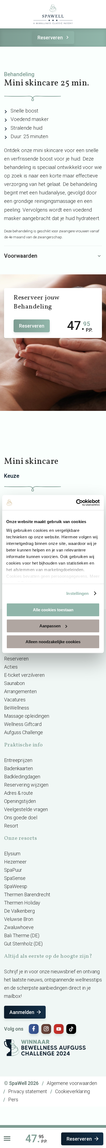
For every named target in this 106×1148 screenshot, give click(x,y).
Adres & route (18, 793)
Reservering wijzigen (26, 785)
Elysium (12, 853)
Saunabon (14, 683)
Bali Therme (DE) (21, 935)
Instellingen (77, 593)
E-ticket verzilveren (24, 675)
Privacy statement (27, 1091)
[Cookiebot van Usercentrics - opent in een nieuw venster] (76, 502)
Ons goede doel (20, 817)
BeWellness (16, 708)
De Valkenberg (19, 911)
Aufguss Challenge (23, 732)
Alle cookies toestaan (53, 609)
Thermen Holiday (22, 903)
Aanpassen (50, 626)
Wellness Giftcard (23, 724)
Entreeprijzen (18, 760)
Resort (11, 826)
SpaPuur (13, 870)
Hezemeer (15, 862)
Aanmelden (22, 1012)
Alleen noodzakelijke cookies (53, 641)
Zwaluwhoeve (19, 927)
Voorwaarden (20, 256)
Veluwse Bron (18, 919)
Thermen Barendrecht (27, 894)
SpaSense (15, 878)
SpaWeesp (15, 886)
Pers (13, 1099)
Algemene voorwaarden (72, 1083)
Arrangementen (20, 691)
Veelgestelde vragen (26, 809)
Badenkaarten (18, 768)
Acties (11, 667)
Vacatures (15, 699)
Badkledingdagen (22, 776)
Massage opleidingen (26, 716)
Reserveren (50, 37)
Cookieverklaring (72, 1091)
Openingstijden (20, 801)
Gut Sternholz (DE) (23, 944)
